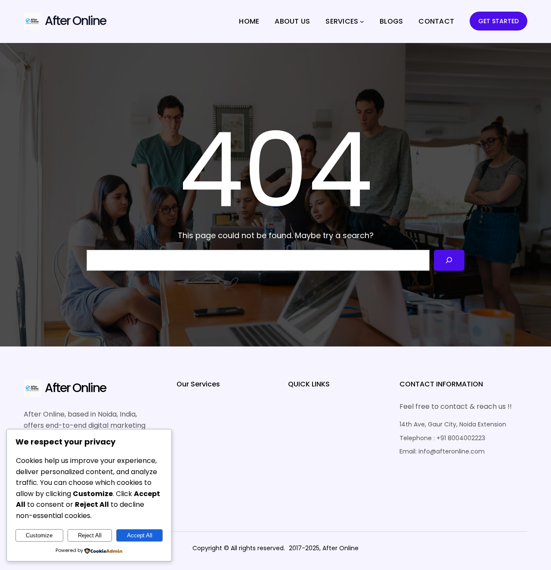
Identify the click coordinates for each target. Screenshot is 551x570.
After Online (75, 20)
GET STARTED (498, 21)
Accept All (139, 535)
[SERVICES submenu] (362, 21)
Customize (39, 535)
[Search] (449, 260)
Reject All (90, 535)
